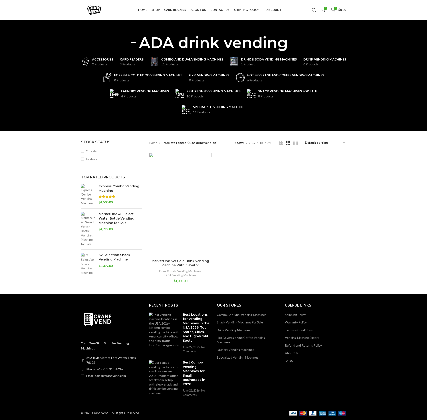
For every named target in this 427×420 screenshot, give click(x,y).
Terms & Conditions (299, 330)
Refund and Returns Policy (303, 345)
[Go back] (133, 42)
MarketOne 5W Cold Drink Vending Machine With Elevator (180, 263)
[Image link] (97, 319)
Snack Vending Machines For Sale (240, 322)
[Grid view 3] (288, 143)
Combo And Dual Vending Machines (241, 315)
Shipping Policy (295, 315)
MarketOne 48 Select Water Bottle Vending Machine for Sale (116, 218)
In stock (91, 159)
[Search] (314, 10)
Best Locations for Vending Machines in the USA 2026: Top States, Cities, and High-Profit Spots (196, 328)
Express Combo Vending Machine (119, 188)
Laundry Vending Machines (235, 349)
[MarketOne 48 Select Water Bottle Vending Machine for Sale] (88, 229)
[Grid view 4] (295, 143)
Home (153, 143)
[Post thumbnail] (164, 333)
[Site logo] (94, 9)
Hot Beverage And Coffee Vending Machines (241, 340)
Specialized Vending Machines (237, 357)
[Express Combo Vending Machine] (88, 194)
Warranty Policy (296, 322)
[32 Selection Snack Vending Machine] (88, 264)
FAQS (289, 361)
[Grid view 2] (281, 143)
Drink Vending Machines (180, 275)
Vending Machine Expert (302, 337)
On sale (91, 151)
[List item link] (111, 369)
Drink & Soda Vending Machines (180, 271)
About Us (291, 353)
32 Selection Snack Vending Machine (114, 257)
